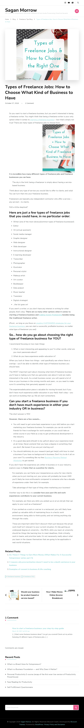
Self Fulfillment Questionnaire (20, 687)
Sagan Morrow (21, 10)
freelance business (14, 576)
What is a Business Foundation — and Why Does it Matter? (32, 669)
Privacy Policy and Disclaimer (54, 724)
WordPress (39, 724)
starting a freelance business (42, 119)
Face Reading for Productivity (19, 682)
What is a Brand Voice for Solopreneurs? (24, 664)
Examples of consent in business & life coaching (30, 569)
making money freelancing (50, 315)
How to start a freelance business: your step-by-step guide (38, 628)
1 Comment (29, 103)
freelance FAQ (29, 576)
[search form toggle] (78, 3)
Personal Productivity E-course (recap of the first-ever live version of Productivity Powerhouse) (41, 675)
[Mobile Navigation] (77, 11)
